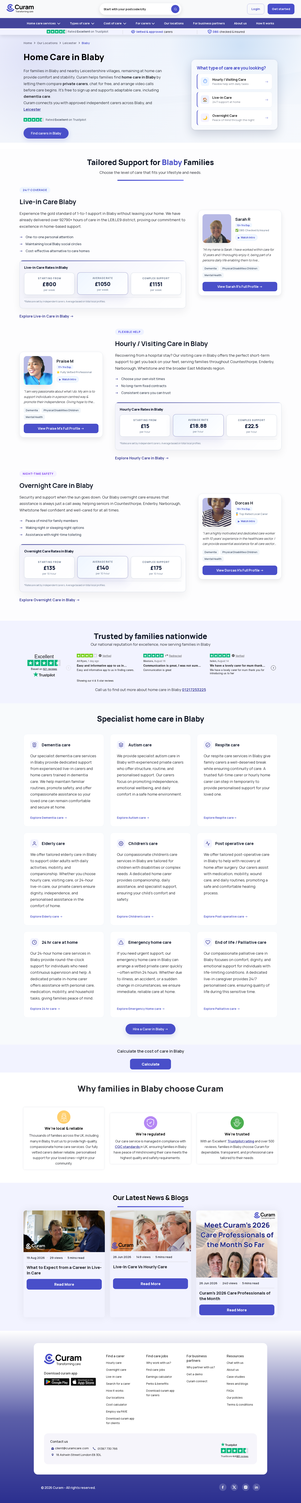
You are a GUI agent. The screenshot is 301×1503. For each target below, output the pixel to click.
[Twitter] (234, 1488)
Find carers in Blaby (46, 133)
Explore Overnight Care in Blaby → (49, 599)
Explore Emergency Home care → (141, 1009)
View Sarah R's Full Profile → (240, 286)
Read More (64, 1284)
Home (28, 43)
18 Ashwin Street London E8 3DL (78, 1455)
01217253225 (194, 689)
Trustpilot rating (240, 1141)
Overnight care (116, 1370)
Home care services (41, 23)
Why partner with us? (201, 1367)
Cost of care (113, 23)
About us (240, 23)
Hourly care (114, 1363)
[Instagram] (245, 1488)
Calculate (151, 1064)
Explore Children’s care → (135, 916)
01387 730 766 (108, 1448)
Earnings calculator (159, 1377)
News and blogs (237, 1384)
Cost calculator (116, 1404)
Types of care (80, 23)
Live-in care (114, 1377)
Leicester (32, 109)
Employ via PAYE (116, 1411)
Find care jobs (155, 1370)
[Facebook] (222, 1488)
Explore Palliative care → (222, 1009)
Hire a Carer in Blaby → (150, 1029)
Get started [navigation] (281, 9)
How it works (265, 23)
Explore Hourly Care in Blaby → (142, 457)
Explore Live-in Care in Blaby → (46, 316)
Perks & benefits (157, 1384)
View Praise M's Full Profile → (61, 428)
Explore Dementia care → (48, 818)
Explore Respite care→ (220, 818)
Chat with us (235, 1363)
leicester (70, 43)
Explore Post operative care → (226, 916)
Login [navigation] (255, 9)
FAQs (230, 1391)
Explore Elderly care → (46, 916)
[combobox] (140, 9)
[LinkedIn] (256, 1488)
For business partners (209, 23)
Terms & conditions (240, 1404)
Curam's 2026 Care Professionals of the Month (234, 1295)
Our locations (174, 23)
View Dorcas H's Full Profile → (240, 570)
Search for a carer (118, 1384)
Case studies (236, 1377)
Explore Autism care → (133, 818)
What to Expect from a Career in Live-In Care (64, 1270)
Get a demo (195, 1374)
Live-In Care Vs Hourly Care (140, 1267)
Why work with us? (158, 1363)
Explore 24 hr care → (45, 1009)
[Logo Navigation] (20, 9)
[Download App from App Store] (83, 1382)
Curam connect (197, 1381)
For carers (143, 23)
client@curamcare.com (72, 1448)
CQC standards (127, 1146)
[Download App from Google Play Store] (57, 1382)
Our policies (235, 1397)
